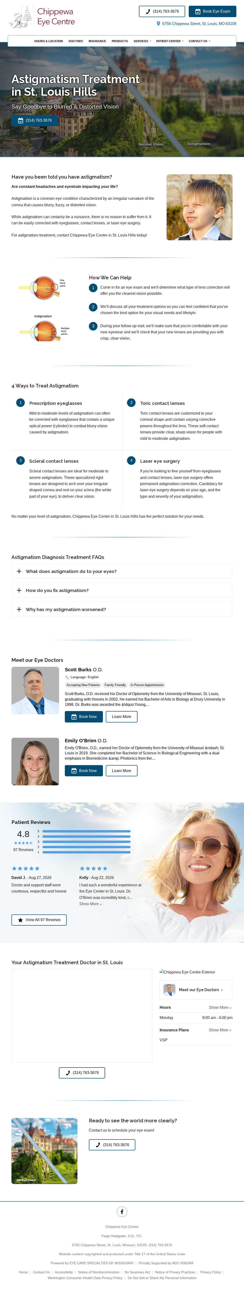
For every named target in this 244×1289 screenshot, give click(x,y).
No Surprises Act (137, 1272)
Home (23, 1272)
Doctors (76, 41)
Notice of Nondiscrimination (98, 1272)
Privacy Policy (210, 1272)
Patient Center (168, 41)
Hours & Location (48, 41)
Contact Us (198, 41)
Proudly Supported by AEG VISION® (166, 1263)
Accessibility (64, 1272)
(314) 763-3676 (160, 1245)
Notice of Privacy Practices (175, 1272)
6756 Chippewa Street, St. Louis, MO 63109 (198, 24)
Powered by (92, 1263)
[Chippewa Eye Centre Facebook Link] (122, 1212)
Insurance (97, 41)
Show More (89, 904)
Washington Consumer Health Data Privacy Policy (85, 1278)
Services (141, 41)
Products (120, 41)
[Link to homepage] (54, 16)
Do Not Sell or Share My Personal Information (162, 1278)
